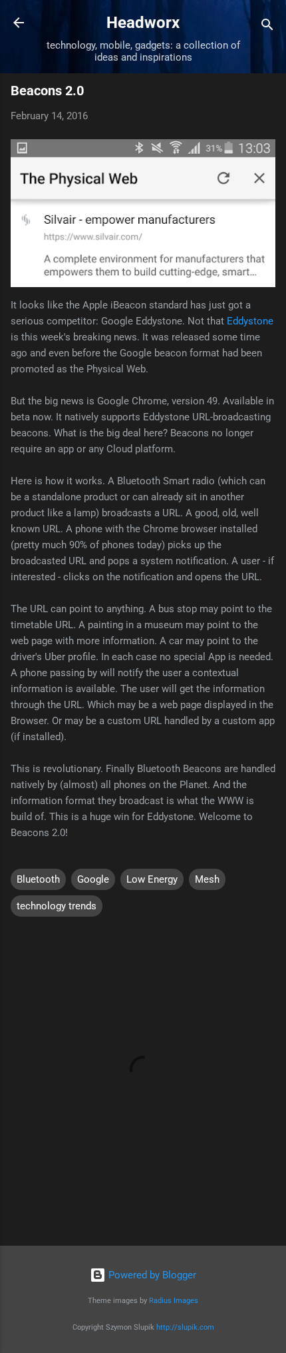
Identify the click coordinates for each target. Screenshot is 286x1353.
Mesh (207, 879)
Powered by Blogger (151, 1275)
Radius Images (173, 1300)
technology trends (56, 906)
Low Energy (152, 879)
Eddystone (250, 321)
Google (93, 879)
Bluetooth (38, 879)
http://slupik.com (185, 1327)
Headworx (143, 22)
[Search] (267, 27)
